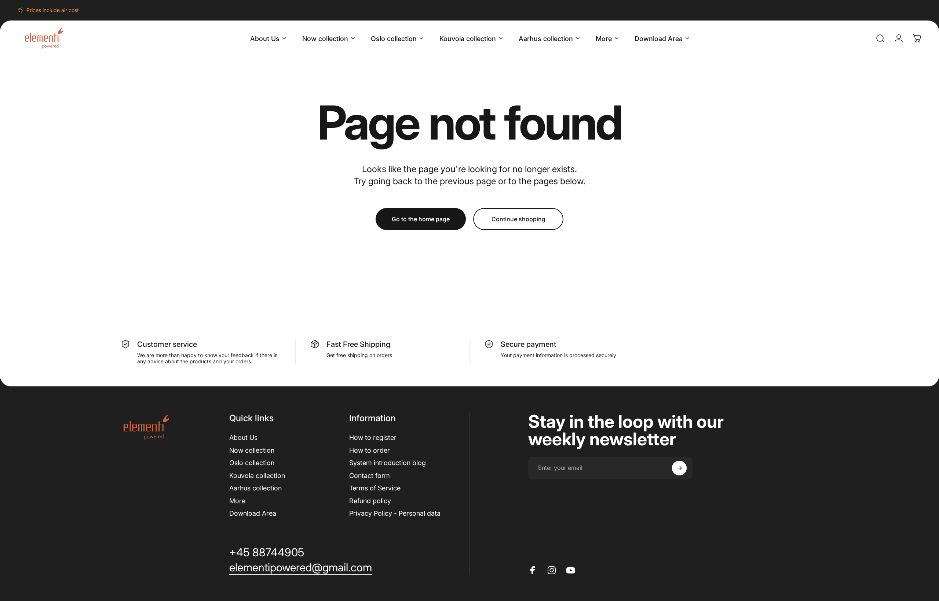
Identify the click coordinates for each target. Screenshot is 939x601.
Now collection (251, 450)
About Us (243, 437)
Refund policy (370, 501)
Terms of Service (375, 488)
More (237, 501)
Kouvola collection (257, 475)
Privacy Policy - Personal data (395, 513)
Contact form (369, 475)
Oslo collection (251, 463)
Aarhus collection (255, 488)
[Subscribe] (679, 468)
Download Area (252, 513)
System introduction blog (387, 463)
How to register (373, 437)
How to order (369, 450)
